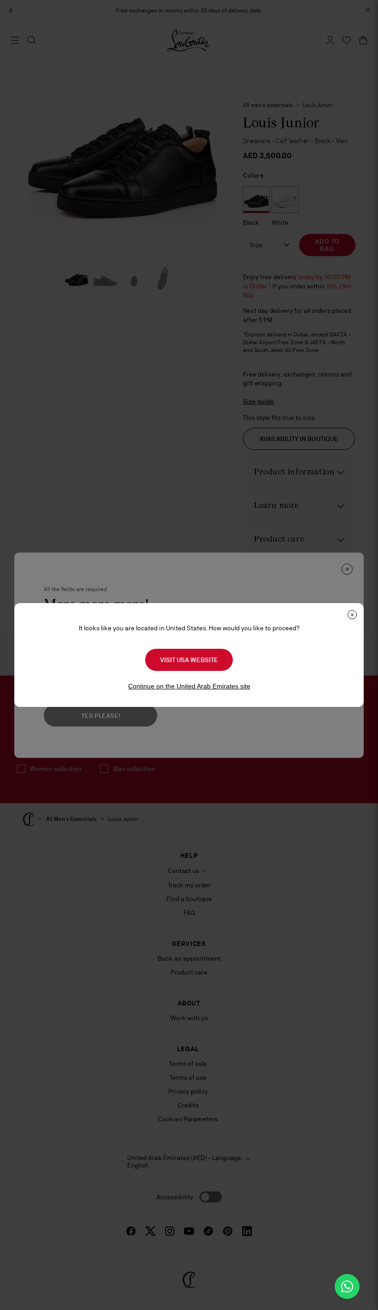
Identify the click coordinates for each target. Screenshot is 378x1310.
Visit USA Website (189, 660)
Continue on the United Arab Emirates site (189, 686)
